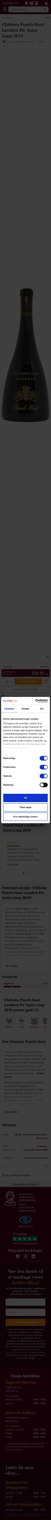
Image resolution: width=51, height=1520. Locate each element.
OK (25, 798)
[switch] (44, 767)
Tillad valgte (25, 807)
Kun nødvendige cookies (25, 816)
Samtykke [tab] (9, 708)
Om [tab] (41, 708)
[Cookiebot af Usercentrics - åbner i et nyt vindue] (36, 701)
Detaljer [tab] (25, 708)
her (27, 747)
